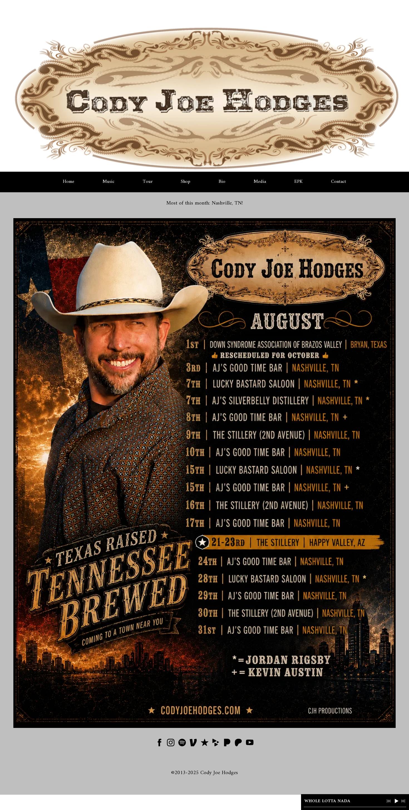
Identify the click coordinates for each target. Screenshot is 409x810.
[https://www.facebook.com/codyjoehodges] (159, 744)
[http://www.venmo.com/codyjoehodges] (193, 744)
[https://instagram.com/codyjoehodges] (170, 744)
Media (260, 182)
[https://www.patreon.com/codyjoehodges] (238, 744)
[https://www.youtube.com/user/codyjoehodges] (249, 744)
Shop (185, 182)
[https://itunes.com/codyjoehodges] (204, 744)
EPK (298, 182)
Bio (222, 182)
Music (108, 182)
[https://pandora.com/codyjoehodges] (227, 744)
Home (68, 182)
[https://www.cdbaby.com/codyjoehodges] (216, 744)
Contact (338, 182)
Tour (147, 182)
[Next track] (403, 801)
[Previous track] (388, 801)
